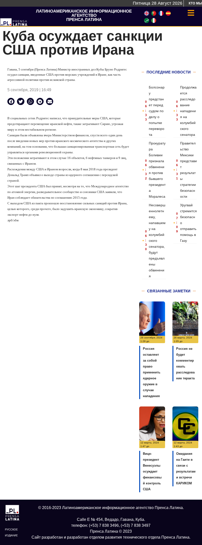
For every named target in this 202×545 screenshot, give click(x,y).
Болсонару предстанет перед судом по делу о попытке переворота (157, 111)
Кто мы (195, 3)
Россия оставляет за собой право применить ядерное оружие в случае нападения (151, 372)
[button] (11, 101)
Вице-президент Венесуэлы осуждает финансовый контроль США (152, 471)
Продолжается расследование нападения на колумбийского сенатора (188, 111)
